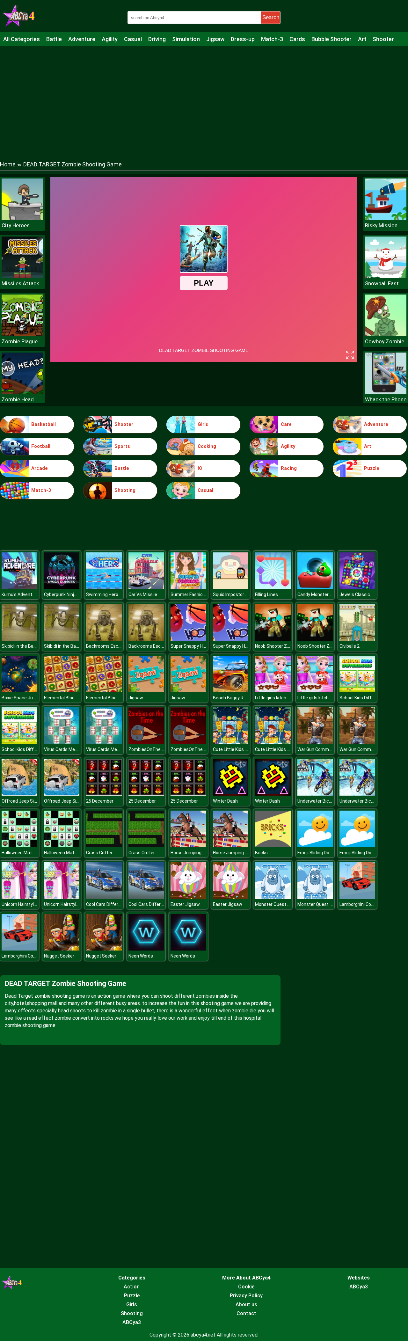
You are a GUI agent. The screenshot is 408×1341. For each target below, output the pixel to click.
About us (246, 1304)
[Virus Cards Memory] (62, 742)
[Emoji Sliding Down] (315, 845)
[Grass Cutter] (104, 845)
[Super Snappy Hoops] (188, 639)
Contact (246, 1313)
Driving (157, 39)
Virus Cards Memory (64, 749)
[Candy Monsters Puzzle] (315, 587)
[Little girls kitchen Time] (273, 691)
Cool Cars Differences (108, 904)
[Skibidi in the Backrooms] (19, 639)
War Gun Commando (318, 749)
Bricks (261, 852)
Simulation (186, 39)
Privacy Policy (246, 1296)
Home (8, 164)
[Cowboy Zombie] (385, 334)
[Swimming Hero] (104, 587)
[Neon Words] (146, 949)
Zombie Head (18, 399)
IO (200, 468)
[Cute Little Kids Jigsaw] (231, 742)
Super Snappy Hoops (192, 646)
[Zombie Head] (22, 392)
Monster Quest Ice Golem (281, 904)
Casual (133, 39)
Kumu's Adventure (20, 594)
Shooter (383, 39)
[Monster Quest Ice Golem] (273, 897)
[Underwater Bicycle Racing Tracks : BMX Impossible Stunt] (315, 794)
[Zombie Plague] (22, 334)
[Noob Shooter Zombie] (273, 639)
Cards (297, 39)
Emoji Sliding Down (316, 852)
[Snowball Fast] (385, 276)
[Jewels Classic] (357, 587)
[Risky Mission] (385, 218)
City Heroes (16, 225)
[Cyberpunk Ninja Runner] (62, 587)
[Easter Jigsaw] (188, 897)
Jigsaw (215, 39)
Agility (110, 39)
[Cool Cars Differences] (104, 897)
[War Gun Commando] (315, 742)
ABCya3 (131, 1322)
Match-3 (272, 39)
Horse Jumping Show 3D (195, 852)
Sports (122, 446)
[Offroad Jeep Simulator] (19, 794)
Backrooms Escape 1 (107, 646)
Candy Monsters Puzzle (321, 594)
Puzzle (371, 468)
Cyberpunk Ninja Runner (68, 594)
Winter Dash (225, 801)
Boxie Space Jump (21, 697)
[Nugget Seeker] (62, 949)
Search (270, 17)
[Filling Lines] (273, 587)
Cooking (207, 446)
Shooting (124, 490)
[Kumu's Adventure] (19, 587)
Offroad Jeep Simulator (26, 801)
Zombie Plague (20, 341)
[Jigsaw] (146, 691)
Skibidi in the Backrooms (27, 646)
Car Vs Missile (142, 594)
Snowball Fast (382, 283)
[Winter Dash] (231, 794)
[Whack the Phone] (385, 392)
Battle (54, 39)
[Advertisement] (204, 97)
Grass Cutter (99, 852)
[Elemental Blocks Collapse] (62, 691)
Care (286, 424)
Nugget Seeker (59, 955)
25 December (99, 801)
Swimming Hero (102, 594)
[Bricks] (273, 845)
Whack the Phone (385, 399)
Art (362, 39)
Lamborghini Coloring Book (366, 904)
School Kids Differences (364, 697)
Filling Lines (266, 594)
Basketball (43, 424)
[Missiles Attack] (22, 276)
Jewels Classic (354, 594)
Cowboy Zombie (384, 341)
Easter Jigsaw (185, 904)
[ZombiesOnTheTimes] (146, 742)
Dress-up (243, 39)
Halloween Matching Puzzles (31, 852)
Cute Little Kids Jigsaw (236, 749)
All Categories (21, 39)
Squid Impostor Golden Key (240, 594)
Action (132, 1287)
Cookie (246, 1287)
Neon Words (140, 955)
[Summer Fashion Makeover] (188, 587)
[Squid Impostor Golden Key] (231, 587)
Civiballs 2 (349, 646)
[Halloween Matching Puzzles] (19, 845)
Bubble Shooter (331, 39)
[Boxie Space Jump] (19, 691)
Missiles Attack (20, 283)
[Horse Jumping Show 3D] (188, 845)
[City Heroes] (22, 218)
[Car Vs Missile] (146, 587)
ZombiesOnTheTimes (151, 749)
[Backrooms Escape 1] (104, 639)
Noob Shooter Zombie (277, 646)
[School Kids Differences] (357, 691)
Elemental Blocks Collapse (71, 697)
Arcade (39, 468)
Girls (203, 424)
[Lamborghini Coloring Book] (357, 897)
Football (40, 446)
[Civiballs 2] (357, 639)
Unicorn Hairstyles (20, 904)
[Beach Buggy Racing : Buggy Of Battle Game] (231, 691)
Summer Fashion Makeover (198, 594)
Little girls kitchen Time (279, 697)
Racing (289, 468)
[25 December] (104, 794)
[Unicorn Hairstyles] (19, 897)
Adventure (81, 39)
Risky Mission (381, 225)
